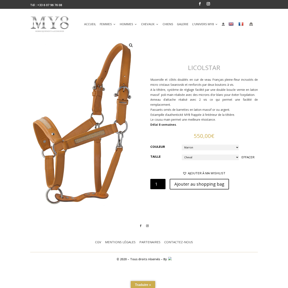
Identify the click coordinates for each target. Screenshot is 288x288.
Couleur (157, 146)
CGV (98, 242)
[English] (232, 24)
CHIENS (168, 24)
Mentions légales (120, 242)
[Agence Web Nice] (170, 259)
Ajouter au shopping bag (199, 184)
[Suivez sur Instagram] (208, 3)
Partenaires (149, 242)
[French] (241, 24)
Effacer (247, 157)
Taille (155, 156)
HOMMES (126, 24)
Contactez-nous (178, 242)
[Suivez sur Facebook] (199, 3)
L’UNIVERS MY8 (203, 24)
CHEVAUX (148, 24)
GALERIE (182, 24)
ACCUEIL (90, 24)
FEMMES (106, 24)
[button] (204, 173)
